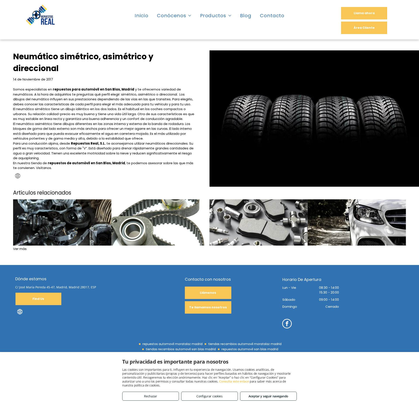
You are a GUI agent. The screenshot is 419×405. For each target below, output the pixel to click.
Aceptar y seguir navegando (268, 396)
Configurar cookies (209, 396)
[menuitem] (141, 16)
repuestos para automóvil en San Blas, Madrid (93, 89)
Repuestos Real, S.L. (88, 143)
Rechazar (150, 396)
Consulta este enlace (234, 381)
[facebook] (287, 324)
